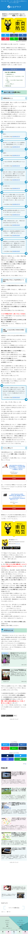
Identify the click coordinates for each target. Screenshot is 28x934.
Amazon (14, 475)
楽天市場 (14, 478)
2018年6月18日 (16, 225)
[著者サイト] (7, 755)
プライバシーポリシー (7, 928)
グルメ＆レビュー (21, 922)
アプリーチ (17, 543)
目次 (12, 69)
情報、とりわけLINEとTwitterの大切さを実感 (15, 81)
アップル (21, 920)
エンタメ (7, 922)
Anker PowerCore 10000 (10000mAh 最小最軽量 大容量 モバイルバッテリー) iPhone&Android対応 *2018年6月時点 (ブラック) (17, 497)
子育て (3, 715)
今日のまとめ (8, 85)
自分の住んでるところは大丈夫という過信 (15, 77)
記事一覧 (21, 928)
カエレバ (16, 472)
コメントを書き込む (14, 907)
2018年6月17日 (16, 136)
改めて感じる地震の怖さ (10, 72)
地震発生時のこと (10, 74)
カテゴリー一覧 (14, 930)
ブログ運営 (20, 924)
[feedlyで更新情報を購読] (20, 759)
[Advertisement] (14, 729)
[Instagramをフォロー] (7, 759)
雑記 (16, 715)
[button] (25, 437)
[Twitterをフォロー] (20, 755)
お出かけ (7, 920)
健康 (7, 926)
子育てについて (10, 715)
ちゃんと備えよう (10, 83)
